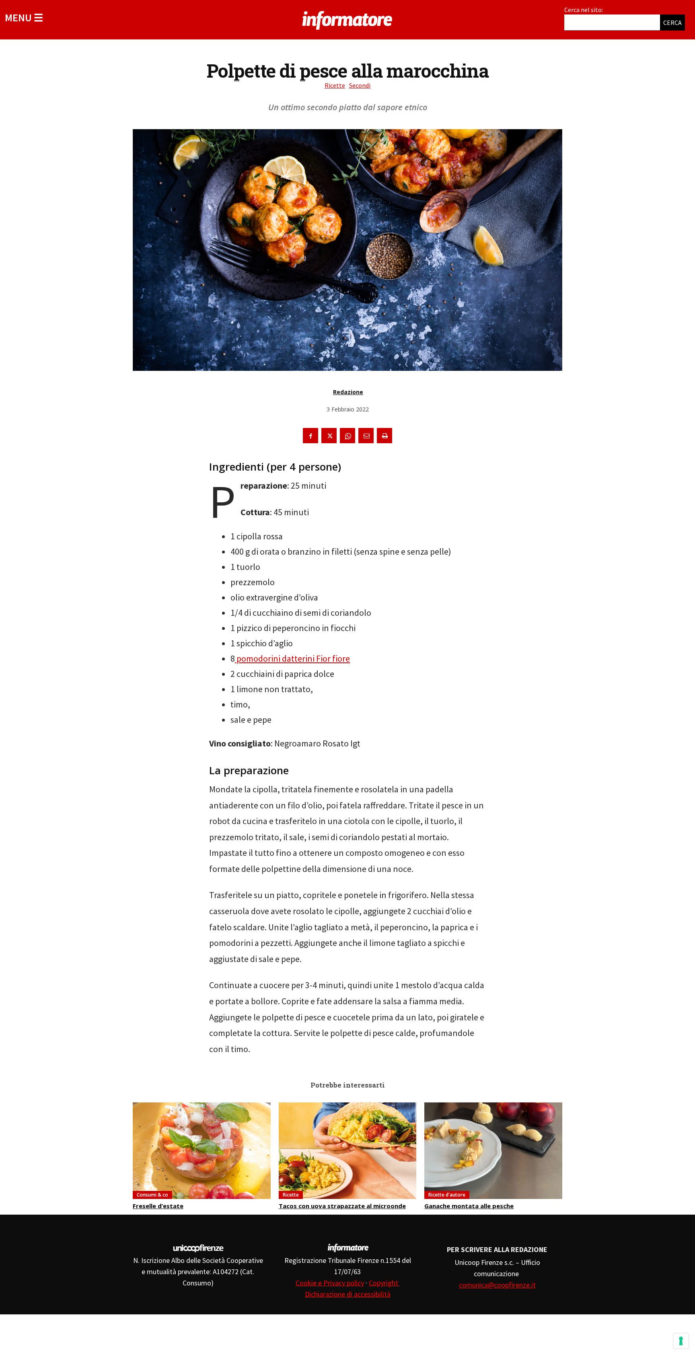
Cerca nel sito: (583, 10)
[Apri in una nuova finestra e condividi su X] (329, 436)
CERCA (672, 23)
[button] (24, 17)
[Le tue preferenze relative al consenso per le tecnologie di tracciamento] (681, 1341)
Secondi (359, 85)
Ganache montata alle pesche (469, 1206)
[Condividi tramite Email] (366, 436)
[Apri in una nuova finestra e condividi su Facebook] (310, 436)
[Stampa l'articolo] (384, 436)
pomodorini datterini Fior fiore (292, 658)
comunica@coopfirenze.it (497, 1284)
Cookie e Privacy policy (330, 1282)
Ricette (335, 85)
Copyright (384, 1282)
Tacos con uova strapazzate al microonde (342, 1206)
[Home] (347, 19)
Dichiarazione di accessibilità (348, 1294)
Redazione (348, 392)
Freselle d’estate (158, 1206)
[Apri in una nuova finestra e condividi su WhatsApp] (347, 436)
